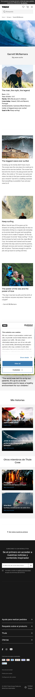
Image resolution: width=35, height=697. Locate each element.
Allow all (17, 363)
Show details (24, 357)
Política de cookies (7, 673)
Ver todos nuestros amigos (18, 532)
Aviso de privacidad (7, 670)
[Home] (7, 7)
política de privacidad (24, 570)
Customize (16, 370)
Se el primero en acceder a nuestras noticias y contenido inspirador (17, 555)
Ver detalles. (24, 3)
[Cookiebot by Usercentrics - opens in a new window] (25, 325)
